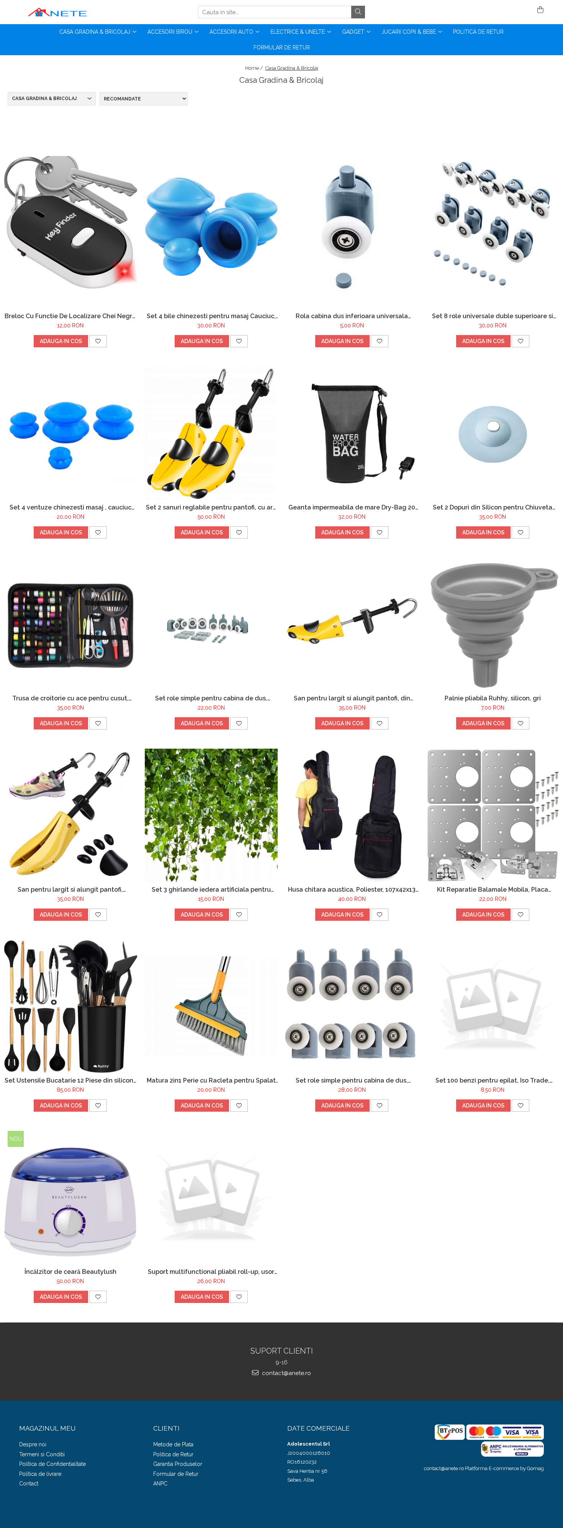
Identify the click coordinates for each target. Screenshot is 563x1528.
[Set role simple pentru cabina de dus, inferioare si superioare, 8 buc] (211, 624)
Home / (254, 68)
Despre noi (32, 1444)
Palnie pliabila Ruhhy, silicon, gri (493, 698)
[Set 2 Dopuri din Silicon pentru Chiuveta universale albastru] (493, 433)
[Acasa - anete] (57, 12)
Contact (28, 1483)
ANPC (160, 1483)
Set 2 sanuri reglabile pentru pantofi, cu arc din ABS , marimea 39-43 (211, 507)
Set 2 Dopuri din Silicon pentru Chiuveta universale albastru (492, 507)
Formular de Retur (282, 47)
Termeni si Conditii (42, 1454)
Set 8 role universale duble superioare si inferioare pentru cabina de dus (492, 316)
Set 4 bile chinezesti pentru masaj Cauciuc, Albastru (211, 316)
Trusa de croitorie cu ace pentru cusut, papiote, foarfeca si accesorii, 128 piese (70, 698)
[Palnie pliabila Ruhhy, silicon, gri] (493, 624)
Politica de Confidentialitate (52, 1464)
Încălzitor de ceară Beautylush (70, 1271)
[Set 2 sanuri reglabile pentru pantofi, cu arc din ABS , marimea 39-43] (211, 433)
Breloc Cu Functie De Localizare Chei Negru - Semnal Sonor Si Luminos (70, 316)
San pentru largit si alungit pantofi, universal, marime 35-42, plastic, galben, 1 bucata (70, 889)
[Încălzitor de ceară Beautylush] (70, 1197)
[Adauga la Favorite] (98, 341)
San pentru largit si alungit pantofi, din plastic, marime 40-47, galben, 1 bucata (352, 698)
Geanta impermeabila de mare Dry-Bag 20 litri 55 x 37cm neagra (351, 507)
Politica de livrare (40, 1474)
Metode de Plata (173, 1444)
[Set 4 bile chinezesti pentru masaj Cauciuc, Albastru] (211, 222)
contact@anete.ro (285, 1373)
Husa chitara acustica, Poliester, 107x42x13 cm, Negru (352, 889)
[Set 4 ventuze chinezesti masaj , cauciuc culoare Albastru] (70, 433)
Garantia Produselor (177, 1464)
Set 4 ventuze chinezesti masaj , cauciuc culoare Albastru (70, 507)
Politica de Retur (478, 32)
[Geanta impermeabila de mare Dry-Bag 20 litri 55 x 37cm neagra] (352, 433)
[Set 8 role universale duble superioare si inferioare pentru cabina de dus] (493, 222)
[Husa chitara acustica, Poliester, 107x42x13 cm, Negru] (352, 815)
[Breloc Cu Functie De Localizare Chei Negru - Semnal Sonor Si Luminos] (70, 222)
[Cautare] (358, 12)
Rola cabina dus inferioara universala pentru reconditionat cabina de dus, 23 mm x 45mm (352, 316)
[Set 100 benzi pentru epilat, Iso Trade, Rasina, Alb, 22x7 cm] (493, 1006)
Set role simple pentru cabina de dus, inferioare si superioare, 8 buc (211, 698)
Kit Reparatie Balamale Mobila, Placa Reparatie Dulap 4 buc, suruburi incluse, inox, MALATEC (492, 889)
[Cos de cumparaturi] (539, 10)
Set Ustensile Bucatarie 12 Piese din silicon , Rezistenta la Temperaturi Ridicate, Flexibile (70, 1080)
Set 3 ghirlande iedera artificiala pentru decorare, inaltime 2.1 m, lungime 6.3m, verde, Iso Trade (211, 889)
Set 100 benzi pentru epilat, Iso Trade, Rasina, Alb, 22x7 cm (492, 1080)
